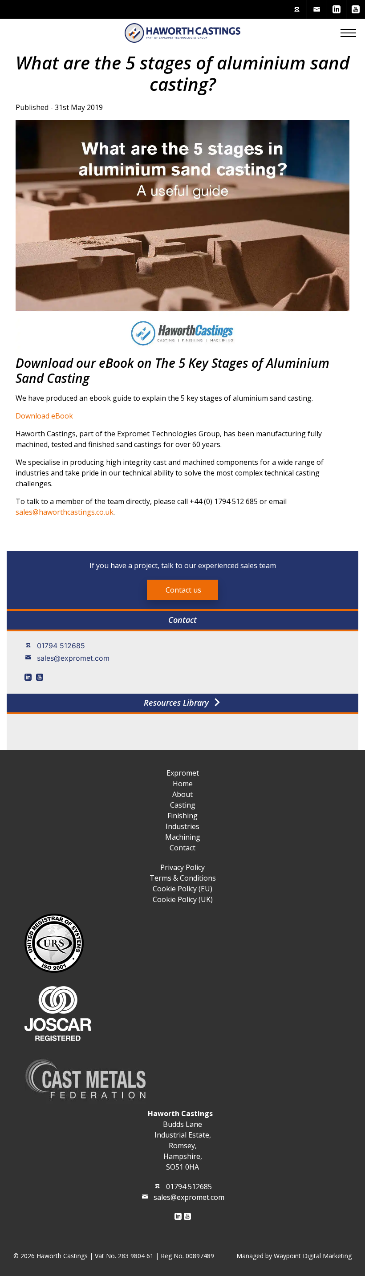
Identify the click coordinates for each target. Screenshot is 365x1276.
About (182, 794)
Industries (182, 826)
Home (183, 783)
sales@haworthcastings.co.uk (65, 512)
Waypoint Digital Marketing (313, 1256)
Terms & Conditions (183, 878)
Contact (182, 848)
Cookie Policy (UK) (183, 899)
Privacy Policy (182, 867)
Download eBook (44, 416)
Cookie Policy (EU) (182, 889)
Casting (182, 805)
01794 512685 (61, 645)
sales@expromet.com (73, 658)
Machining (182, 837)
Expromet (182, 773)
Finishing (182, 816)
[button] (348, 33)
